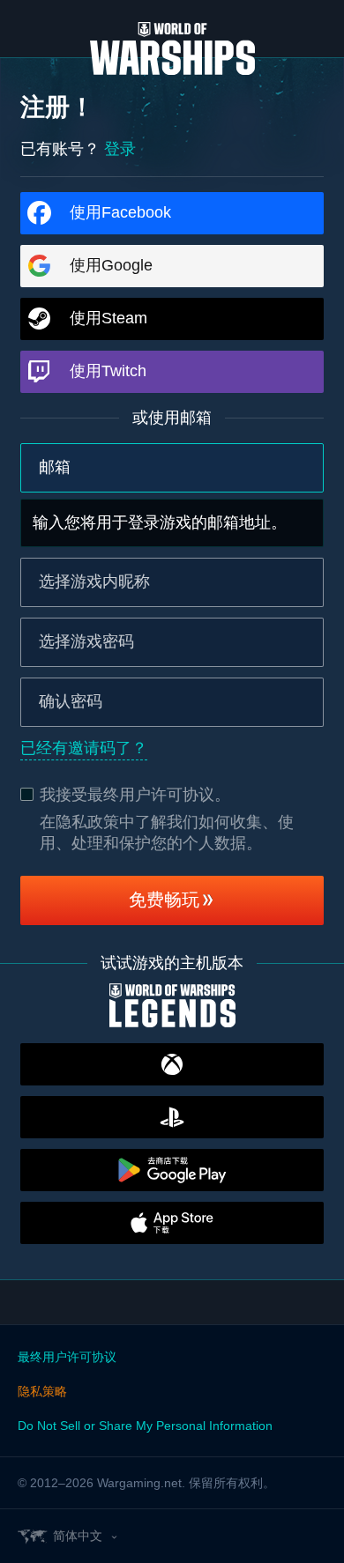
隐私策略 (42, 1391)
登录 (120, 149)
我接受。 (135, 795)
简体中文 (77, 1536)
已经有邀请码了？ (83, 748)
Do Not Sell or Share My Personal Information (145, 1426)
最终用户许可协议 (150, 795)
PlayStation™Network (172, 1117)
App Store (172, 1223)
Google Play (172, 1170)
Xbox (172, 1064)
